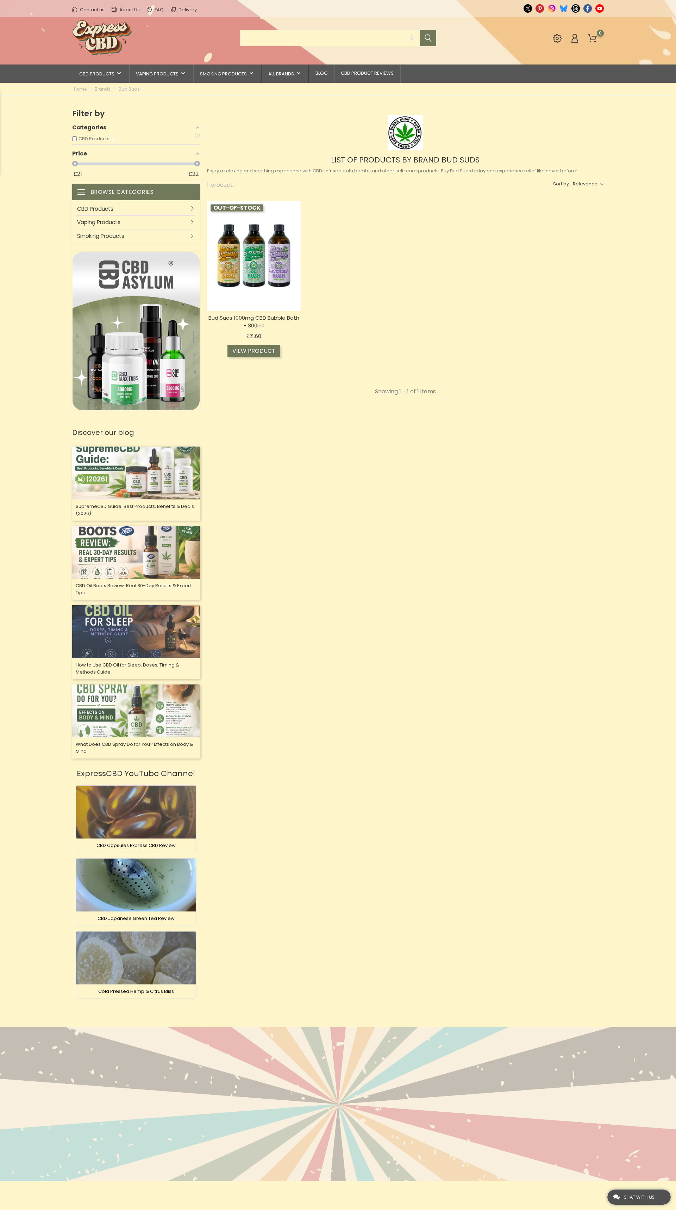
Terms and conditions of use (335, 1086)
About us (308, 1075)
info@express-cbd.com (113, 1102)
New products (226, 1064)
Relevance (585, 183)
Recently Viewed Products (242, 1097)
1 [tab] (196, 313)
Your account (410, 1050)
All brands (285, 73)
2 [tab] (196, 334)
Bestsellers (222, 1075)
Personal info (405, 1064)
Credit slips (402, 1086)
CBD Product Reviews (367, 73)
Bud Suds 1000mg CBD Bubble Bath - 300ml (253, 321)
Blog (321, 73)
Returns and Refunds (324, 1119)
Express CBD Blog (319, 1163)
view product (253, 351)
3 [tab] (196, 355)
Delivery (187, 9)
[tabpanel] (136, 331)
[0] (592, 38)
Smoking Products (227, 73)
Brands (217, 1086)
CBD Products (101, 73)
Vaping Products (161, 73)
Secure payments (319, 1108)
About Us (129, 9)
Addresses (400, 1097)
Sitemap (307, 1141)
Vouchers (399, 1108)
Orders (396, 1075)
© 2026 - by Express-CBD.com (106, 1190)
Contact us (92, 9)
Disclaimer (310, 1097)
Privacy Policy (316, 1130)
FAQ (159, 9)
